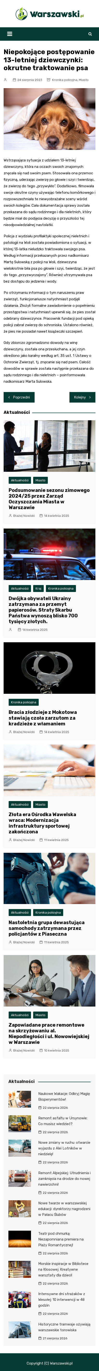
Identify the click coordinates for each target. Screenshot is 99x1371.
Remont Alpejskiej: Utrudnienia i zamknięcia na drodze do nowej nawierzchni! (64, 1179)
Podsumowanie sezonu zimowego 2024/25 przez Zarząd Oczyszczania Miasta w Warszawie (49, 498)
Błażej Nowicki (24, 516)
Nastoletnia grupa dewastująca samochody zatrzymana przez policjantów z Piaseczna (47, 928)
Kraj (38, 588)
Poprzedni (21, 397)
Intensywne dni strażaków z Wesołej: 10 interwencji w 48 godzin (61, 1300)
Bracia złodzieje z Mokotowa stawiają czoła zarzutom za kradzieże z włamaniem (43, 718)
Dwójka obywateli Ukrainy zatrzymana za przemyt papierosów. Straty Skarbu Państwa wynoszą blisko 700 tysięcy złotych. (43, 610)
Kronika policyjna (64, 80)
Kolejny (80, 397)
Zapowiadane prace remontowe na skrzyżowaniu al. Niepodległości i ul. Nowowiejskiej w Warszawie (49, 1033)
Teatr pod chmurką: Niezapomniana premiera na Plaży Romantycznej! (61, 1239)
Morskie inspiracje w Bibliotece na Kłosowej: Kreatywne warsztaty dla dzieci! (63, 1269)
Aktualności (20, 480)
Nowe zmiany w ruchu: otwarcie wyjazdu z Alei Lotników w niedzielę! (64, 1148)
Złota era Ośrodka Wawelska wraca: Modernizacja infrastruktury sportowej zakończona (42, 823)
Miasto (84, 80)
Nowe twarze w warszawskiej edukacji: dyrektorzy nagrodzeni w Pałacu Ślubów (64, 1209)
